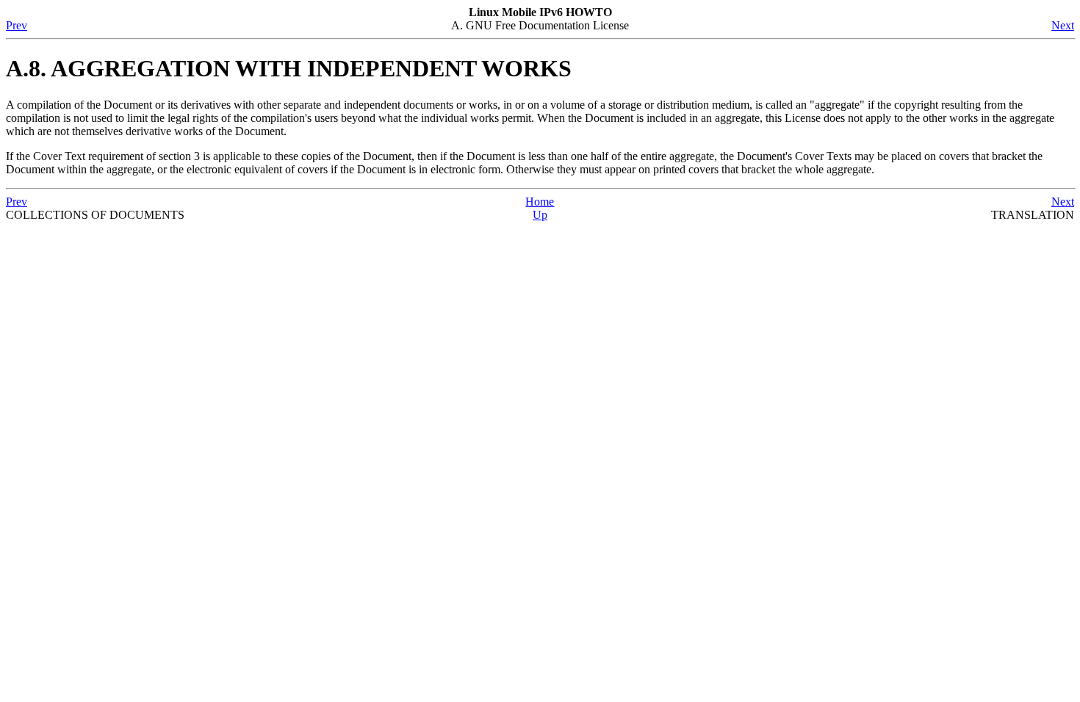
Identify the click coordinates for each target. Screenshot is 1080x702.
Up (540, 215)
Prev (16, 25)
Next (1062, 25)
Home (539, 201)
